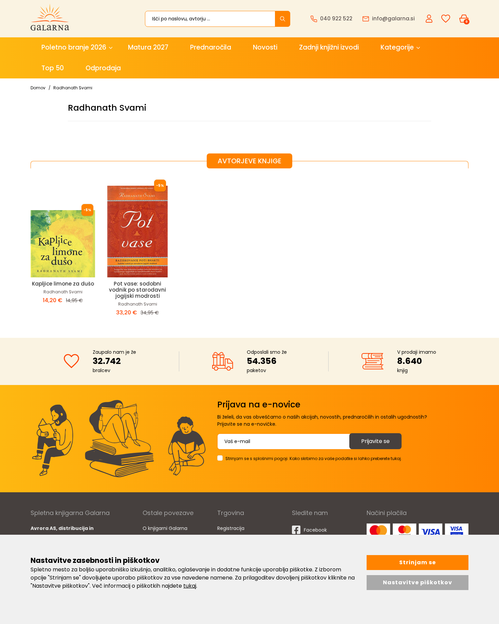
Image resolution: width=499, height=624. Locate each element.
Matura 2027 (148, 47)
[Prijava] (430, 18)
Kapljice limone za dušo (63, 283)
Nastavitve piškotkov (417, 582)
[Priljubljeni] (445, 19)
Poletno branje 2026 (73, 47)
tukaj (189, 586)
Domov (38, 88)
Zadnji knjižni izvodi (329, 47)
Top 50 (52, 68)
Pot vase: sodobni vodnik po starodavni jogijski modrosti (137, 289)
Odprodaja (103, 68)
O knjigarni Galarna (165, 528)
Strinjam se (417, 562)
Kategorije (397, 47)
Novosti (265, 47)
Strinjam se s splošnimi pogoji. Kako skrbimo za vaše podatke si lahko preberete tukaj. (313, 458)
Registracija (230, 528)
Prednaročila (210, 47)
